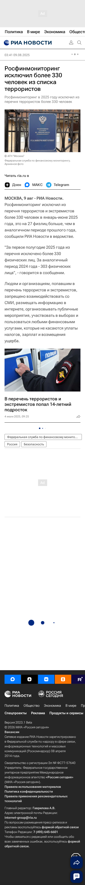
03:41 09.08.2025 (17, 55)
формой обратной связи (60, 827)
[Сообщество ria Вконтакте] (46, 679)
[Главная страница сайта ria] (27, 42)
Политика (12, 706)
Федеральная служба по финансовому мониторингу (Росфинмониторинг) (44, 437)
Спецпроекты (16, 713)
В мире (71, 706)
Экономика (52, 706)
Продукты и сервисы (66, 713)
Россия (12, 444)
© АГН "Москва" (14, 156)
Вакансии (12, 732)
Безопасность (34, 444)
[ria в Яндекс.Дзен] (29, 679)
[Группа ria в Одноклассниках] (63, 679)
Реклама (38, 713)
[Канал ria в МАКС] (13, 679)
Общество (31, 706)
